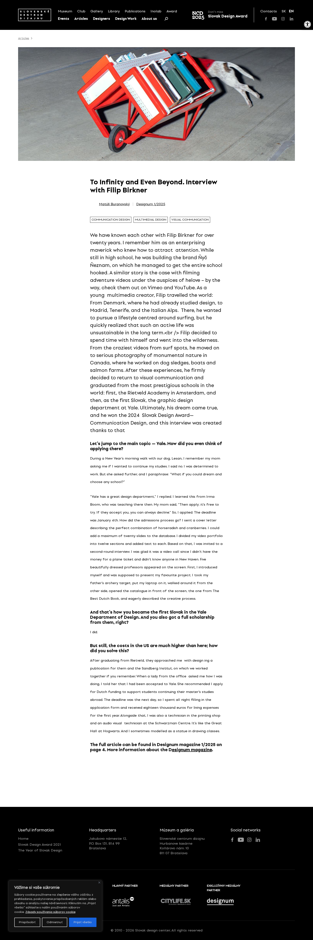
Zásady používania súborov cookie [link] (50, 912)
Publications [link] (135, 11)
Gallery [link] (96, 11)
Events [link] (63, 19)
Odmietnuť (55, 922)
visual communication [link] (190, 219)
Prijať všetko (83, 922)
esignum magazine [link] (192, 749)
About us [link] (149, 19)
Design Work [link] (125, 19)
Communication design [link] (111, 219)
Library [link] (114, 11)
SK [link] (284, 11)
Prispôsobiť (27, 922)
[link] (307, 24)
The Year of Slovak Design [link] (40, 850)
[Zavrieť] (99, 882)
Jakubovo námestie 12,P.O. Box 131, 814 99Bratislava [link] (108, 843)
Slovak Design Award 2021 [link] (39, 845)
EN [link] (291, 11)
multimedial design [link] (150, 219)
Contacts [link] (268, 11)
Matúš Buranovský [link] (114, 204)
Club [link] (81, 11)
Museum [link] (65, 11)
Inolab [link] (156, 11)
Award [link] (172, 11)
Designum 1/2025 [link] (150, 204)
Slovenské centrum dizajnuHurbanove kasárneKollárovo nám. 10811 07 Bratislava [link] (182, 846)
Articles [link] (81, 19)
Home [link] (23, 839)
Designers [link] (101, 19)
